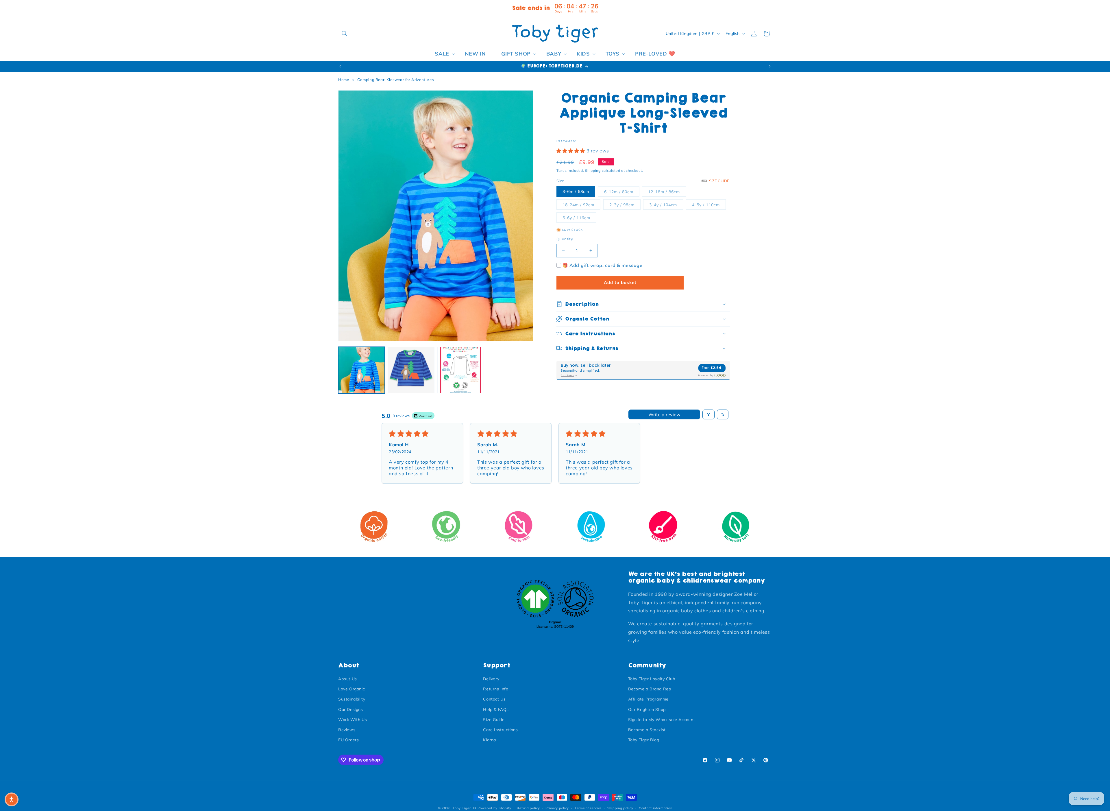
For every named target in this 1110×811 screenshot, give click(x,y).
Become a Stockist (647, 729)
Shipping (593, 170)
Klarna (489, 739)
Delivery (491, 678)
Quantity (564, 239)
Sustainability (351, 699)
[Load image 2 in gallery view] (411, 370)
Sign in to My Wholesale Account (661, 719)
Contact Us (494, 699)
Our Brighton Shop (647, 709)
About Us (347, 678)
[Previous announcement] (340, 66)
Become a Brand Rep (649, 689)
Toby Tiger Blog (643, 739)
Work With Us (352, 719)
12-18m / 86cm (667, 191)
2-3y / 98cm (625, 204)
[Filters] (708, 414)
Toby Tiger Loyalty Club (651, 678)
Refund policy (528, 808)
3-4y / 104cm (666, 204)
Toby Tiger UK (464, 808)
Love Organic (351, 689)
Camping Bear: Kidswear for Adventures (395, 79)
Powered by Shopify (494, 808)
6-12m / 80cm (621, 191)
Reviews (346, 729)
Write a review (664, 414)
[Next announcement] (769, 66)
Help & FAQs (496, 709)
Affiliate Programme (648, 699)
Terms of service (588, 808)
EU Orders (348, 739)
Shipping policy (620, 808)
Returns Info (495, 689)
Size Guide (493, 719)
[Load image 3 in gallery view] (460, 370)
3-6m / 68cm (576, 191)
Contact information (655, 808)
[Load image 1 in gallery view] (361, 370)
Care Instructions (500, 729)
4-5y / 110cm (709, 204)
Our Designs (350, 709)
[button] (344, 33)
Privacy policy (557, 808)
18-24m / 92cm (581, 204)
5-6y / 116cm (579, 217)
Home (343, 79)
